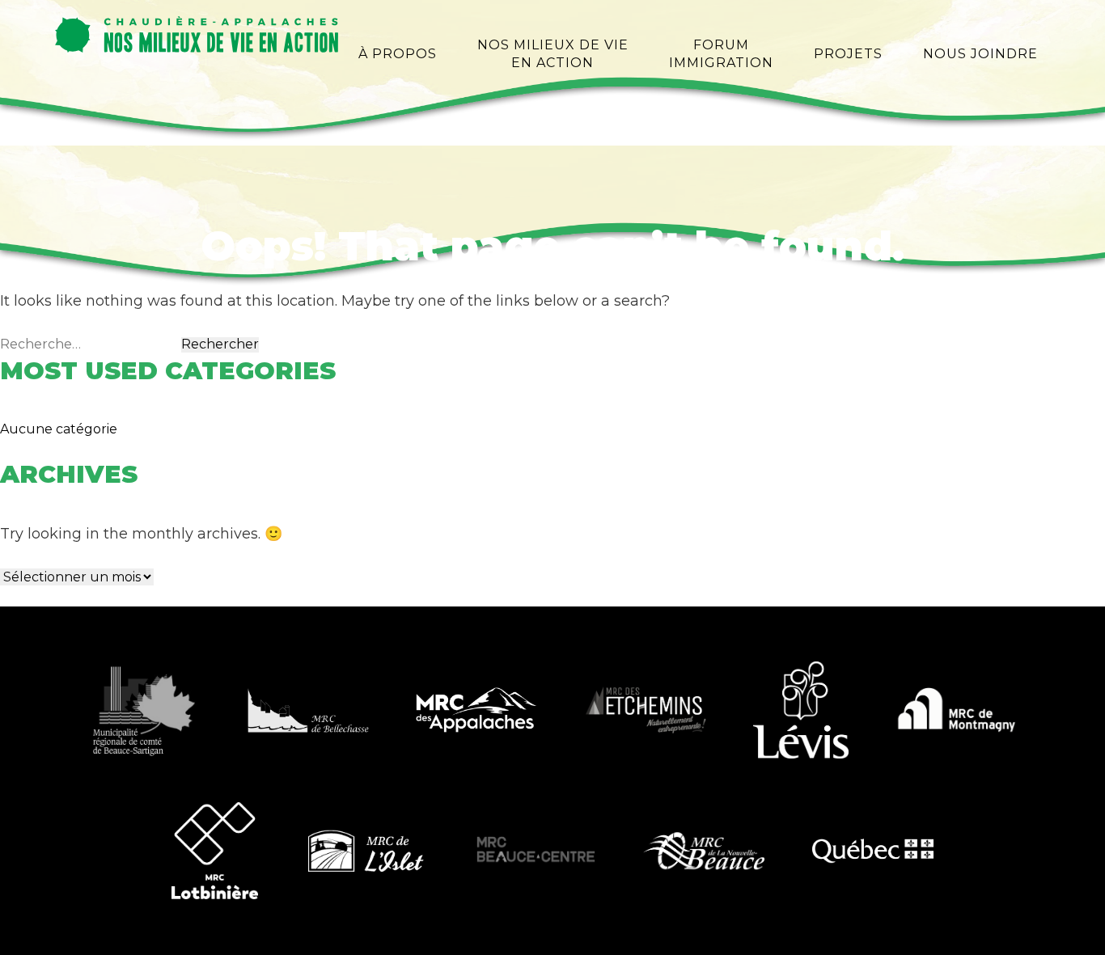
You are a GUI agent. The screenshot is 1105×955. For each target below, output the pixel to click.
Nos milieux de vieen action (553, 53)
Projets (848, 53)
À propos (397, 53)
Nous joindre (980, 53)
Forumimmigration (721, 53)
